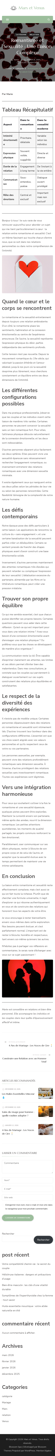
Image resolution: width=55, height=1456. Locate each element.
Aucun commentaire (29, 62)
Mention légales (44, 1450)
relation (34, 35)
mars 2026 (8, 1355)
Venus (5, 1421)
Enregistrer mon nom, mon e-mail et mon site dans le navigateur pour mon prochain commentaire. (28, 1206)
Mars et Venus (31, 7)
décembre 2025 (11, 1374)
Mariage (6, 1402)
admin (16, 60)
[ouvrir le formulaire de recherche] (49, 19)
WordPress (29, 1450)
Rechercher (8, 1233)
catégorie (21, 35)
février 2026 (9, 1361)
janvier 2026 (9, 1367)
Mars (4, 1408)
